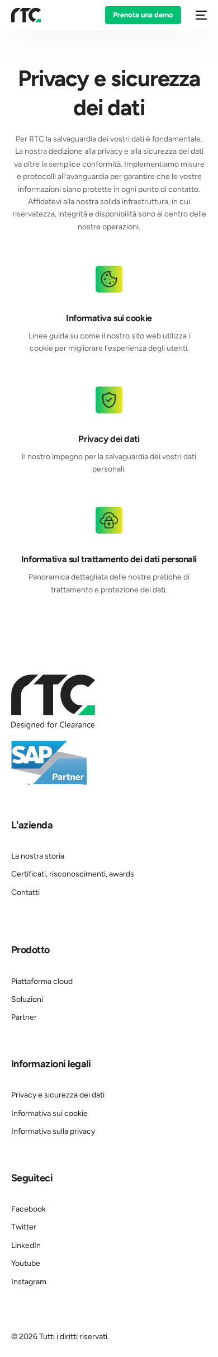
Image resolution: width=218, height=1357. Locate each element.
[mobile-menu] (199, 15)
